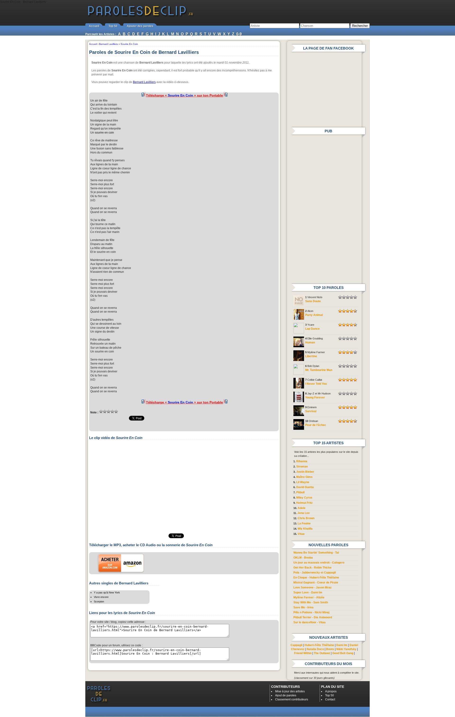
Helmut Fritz (304, 502)
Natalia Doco (315, 649)
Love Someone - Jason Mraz (312, 587)
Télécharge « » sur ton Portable (184, 95)
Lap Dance (312, 328)
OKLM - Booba (303, 557)
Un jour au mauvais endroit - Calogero (318, 562)
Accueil (94, 26)
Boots (330, 649)
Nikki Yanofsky (346, 649)
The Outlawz (322, 653)
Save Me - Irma (303, 607)
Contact (330, 699)
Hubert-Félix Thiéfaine (319, 645)
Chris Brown (306, 518)
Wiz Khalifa (305, 528)
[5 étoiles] (116, 411)
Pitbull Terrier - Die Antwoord (312, 617)
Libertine (311, 356)
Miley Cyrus (304, 497)
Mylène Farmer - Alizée (308, 597)
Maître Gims (304, 477)
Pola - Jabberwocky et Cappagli (314, 572)
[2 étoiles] (105, 411)
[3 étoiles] (108, 411)
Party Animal (314, 315)
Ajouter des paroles (140, 26)
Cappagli (296, 645)
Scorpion (99, 601)
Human (310, 342)
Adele (301, 508)
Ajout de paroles (285, 695)
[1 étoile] (101, 411)
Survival (310, 411)
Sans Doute (313, 301)
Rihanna (301, 461)
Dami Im (341, 645)
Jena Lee (303, 513)
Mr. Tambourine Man (318, 370)
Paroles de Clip (140, 16)
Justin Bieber (305, 471)
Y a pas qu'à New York (107, 592)
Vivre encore (101, 597)
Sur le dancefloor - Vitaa (309, 622)
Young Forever (315, 397)
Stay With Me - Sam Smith (310, 602)
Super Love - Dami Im (307, 592)
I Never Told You (316, 383)
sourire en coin (104, 132)
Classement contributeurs (291, 699)
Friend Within (303, 653)
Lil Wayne (302, 482)
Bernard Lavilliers (144, 82)
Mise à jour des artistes (290, 691)
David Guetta (305, 487)
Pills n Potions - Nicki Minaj (311, 612)
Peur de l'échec (315, 425)
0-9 (239, 34)
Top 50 (113, 26)
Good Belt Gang (342, 653)
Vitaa (301, 534)
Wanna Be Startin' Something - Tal (316, 552)
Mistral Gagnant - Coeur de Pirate (315, 582)
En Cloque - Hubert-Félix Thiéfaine (316, 577)
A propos (331, 691)
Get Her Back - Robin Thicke (312, 567)
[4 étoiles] (112, 411)
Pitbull (300, 492)
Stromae (302, 466)
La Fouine (304, 523)
